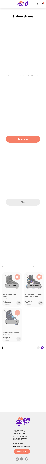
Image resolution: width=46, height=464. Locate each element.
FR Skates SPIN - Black (10, 295)
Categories (23, 139)
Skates (24, 75)
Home (7, 75)
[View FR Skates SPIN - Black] (5, 275)
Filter (23, 202)
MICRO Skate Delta (11, 332)
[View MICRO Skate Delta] (5, 311)
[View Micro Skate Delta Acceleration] (27, 275)
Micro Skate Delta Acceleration (33, 295)
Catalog (16, 75)
